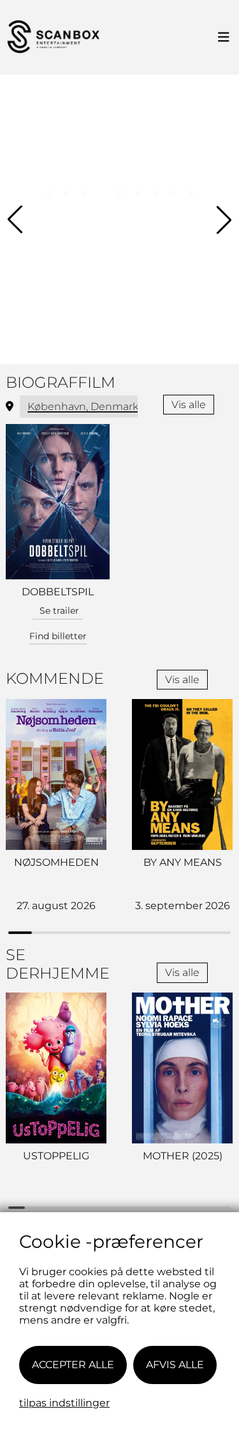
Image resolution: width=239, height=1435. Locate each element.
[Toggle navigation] (223, 37)
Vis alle (188, 405)
